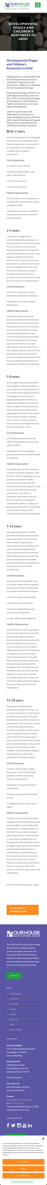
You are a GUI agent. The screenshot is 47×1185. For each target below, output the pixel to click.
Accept (23, 1162)
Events (13, 1014)
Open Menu (37, 5)
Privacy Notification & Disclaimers (22, 1182)
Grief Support (16, 993)
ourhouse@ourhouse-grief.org (20, 1099)
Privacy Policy (16, 1029)
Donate (13, 1009)
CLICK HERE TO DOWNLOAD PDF (18, 910)
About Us (14, 1019)
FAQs (12, 1024)
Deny (23, 1169)
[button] (43, 1138)
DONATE (14, 975)
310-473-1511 (16, 1103)
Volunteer (14, 1004)
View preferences (23, 1175)
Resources (14, 999)
